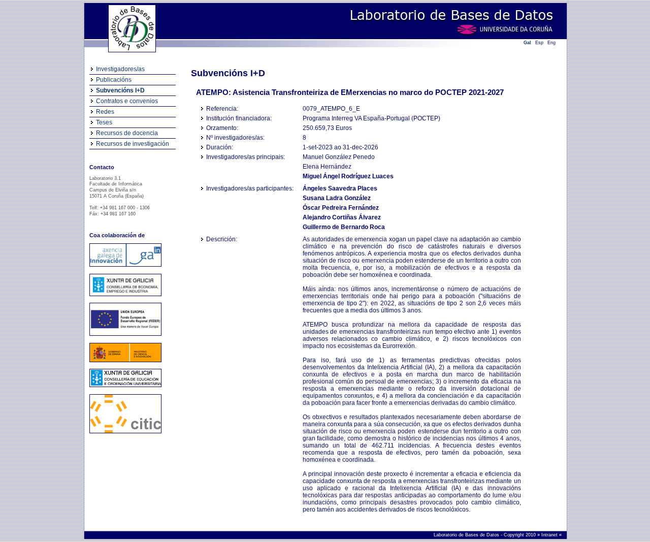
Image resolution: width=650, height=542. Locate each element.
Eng (551, 42)
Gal (527, 42)
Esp (539, 42)
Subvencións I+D (120, 90)
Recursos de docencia (127, 133)
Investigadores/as (120, 69)
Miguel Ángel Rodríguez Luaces (348, 176)
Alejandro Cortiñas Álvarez (342, 217)
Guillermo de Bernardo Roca (344, 227)
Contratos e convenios (127, 101)
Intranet (550, 534)
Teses (104, 122)
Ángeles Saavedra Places (340, 188)
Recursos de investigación (132, 143)
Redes (105, 111)
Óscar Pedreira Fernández (341, 207)
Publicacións (114, 79)
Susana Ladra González (337, 198)
